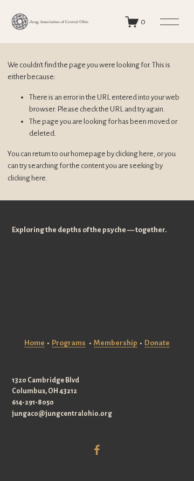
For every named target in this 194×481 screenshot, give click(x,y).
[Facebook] (97, 449)
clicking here (134, 154)
